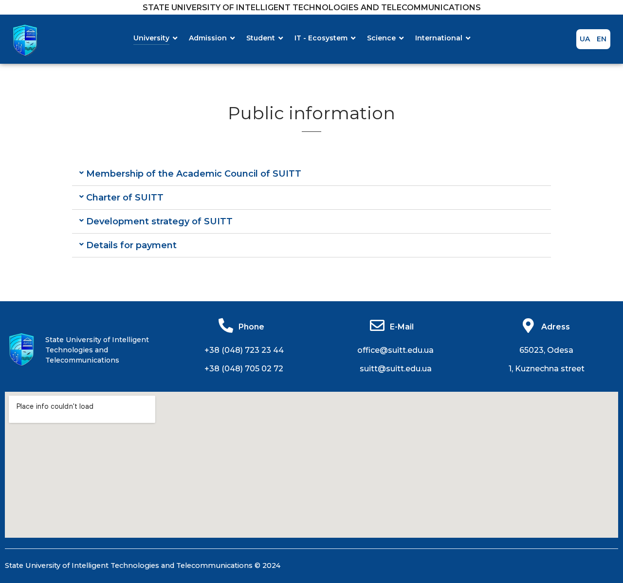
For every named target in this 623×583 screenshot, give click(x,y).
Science (381, 38)
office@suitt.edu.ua (395, 350)
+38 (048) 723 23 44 (244, 350)
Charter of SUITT (125, 197)
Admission (208, 38)
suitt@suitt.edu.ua (396, 368)
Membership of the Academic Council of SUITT (193, 173)
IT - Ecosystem (321, 38)
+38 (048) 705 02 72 (243, 368)
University (151, 38)
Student (260, 38)
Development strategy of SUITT (159, 221)
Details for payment (131, 245)
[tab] (311, 174)
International (438, 38)
